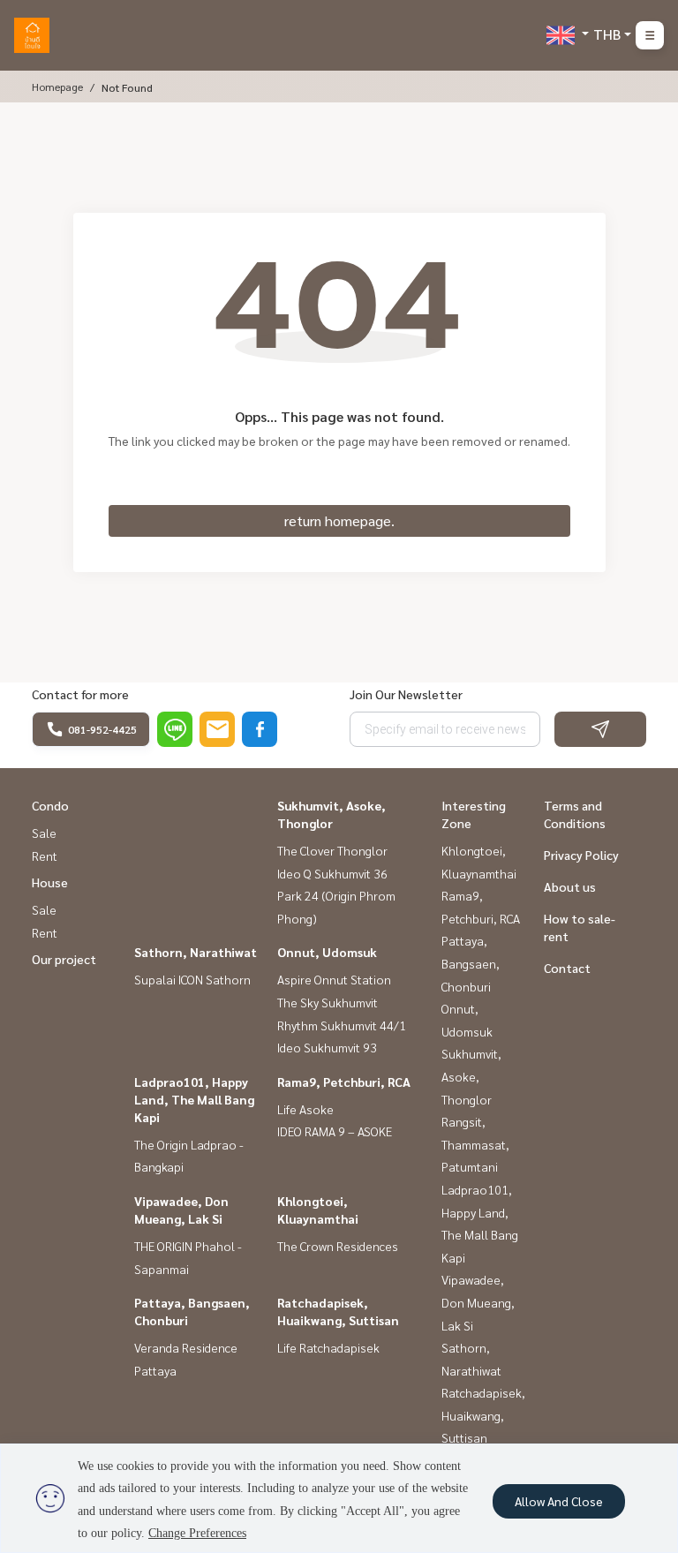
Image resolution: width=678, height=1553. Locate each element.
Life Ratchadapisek (328, 1347)
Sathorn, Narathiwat (195, 952)
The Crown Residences (337, 1246)
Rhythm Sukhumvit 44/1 (341, 1025)
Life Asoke (305, 1109)
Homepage (57, 86)
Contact (567, 968)
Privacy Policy (581, 855)
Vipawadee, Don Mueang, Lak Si (478, 1301)
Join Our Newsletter (406, 694)
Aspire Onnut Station (334, 979)
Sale (44, 833)
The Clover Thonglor (332, 850)
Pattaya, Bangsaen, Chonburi (470, 962)
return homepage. (339, 520)
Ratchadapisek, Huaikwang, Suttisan (483, 1414)
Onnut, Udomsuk (327, 952)
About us (570, 886)
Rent (44, 855)
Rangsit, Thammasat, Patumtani (475, 1143)
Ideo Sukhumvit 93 (327, 1047)
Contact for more (80, 694)
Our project (64, 959)
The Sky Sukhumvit (327, 1002)
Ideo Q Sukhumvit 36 (332, 873)
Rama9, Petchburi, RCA (344, 1081)
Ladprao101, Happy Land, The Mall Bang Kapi (194, 1099)
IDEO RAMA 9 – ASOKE (334, 1131)
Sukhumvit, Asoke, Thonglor (471, 1075)
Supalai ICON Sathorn (192, 979)
